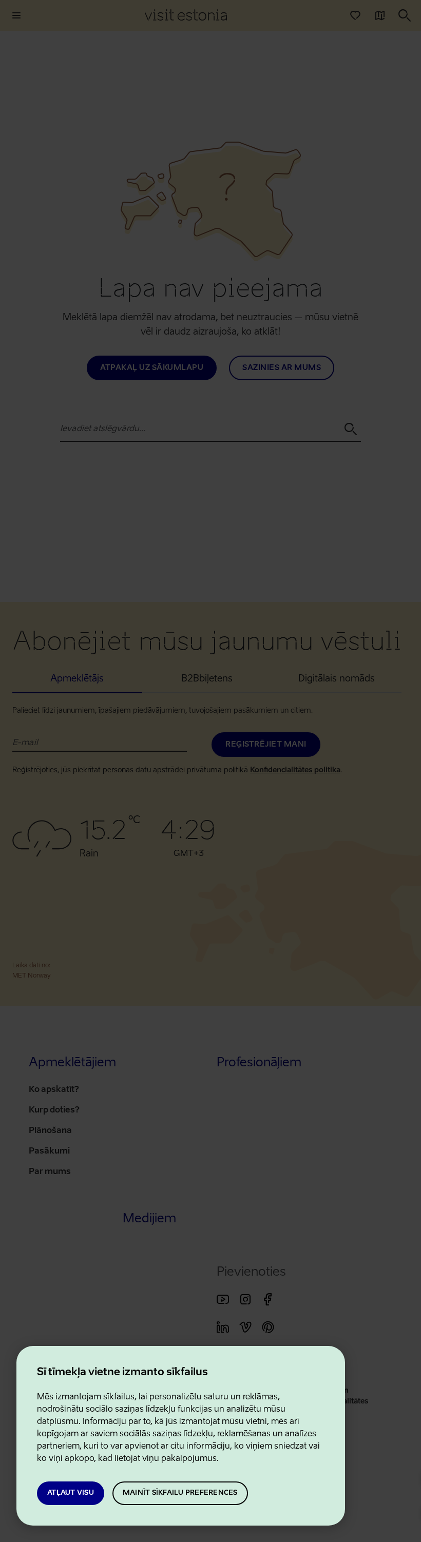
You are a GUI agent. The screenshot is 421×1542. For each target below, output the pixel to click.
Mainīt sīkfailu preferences (180, 1493)
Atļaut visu (70, 1493)
